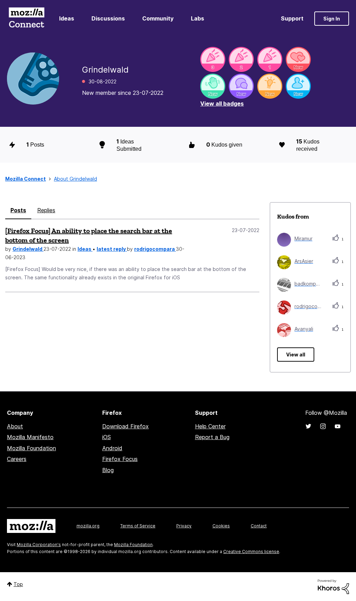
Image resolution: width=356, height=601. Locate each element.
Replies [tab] (46, 210)
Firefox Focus (120, 458)
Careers (16, 458)
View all (295, 354)
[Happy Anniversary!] (212, 59)
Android (112, 448)
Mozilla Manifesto (30, 437)
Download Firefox (125, 426)
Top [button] (18, 584)
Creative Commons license (251, 551)
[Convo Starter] (241, 86)
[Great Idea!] (269, 86)
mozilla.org (87, 525)
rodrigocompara (155, 249)
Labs (197, 18)
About (15, 426)
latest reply (112, 249)
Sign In (331, 19)
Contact (259, 525)
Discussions (108, 18)
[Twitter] (308, 426)
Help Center (210, 426)
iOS (106, 437)
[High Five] (298, 59)
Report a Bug (212, 437)
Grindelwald (28, 249)
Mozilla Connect (26, 18)
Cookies (221, 525)
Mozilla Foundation (31, 448)
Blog (108, 470)
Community (157, 18)
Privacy (184, 525)
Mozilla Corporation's (39, 544)
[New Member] (298, 86)
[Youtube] (337, 426)
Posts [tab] (18, 210)
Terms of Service (137, 525)
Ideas (66, 18)
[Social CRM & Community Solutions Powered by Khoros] (333, 586)
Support (292, 18)
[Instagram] (323, 426)
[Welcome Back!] (212, 86)
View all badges (222, 103)
